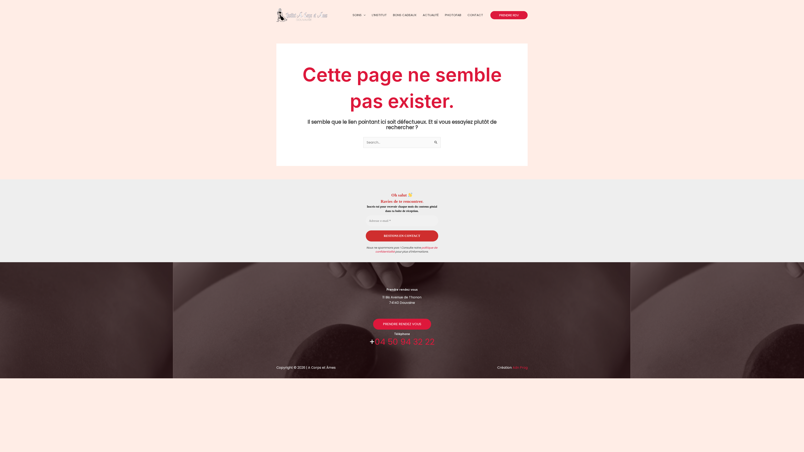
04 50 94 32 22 (405, 342)
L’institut (379, 15)
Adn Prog (520, 367)
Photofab (453, 15)
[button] (364, 15)
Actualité (431, 15)
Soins (357, 15)
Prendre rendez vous (402, 324)
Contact (475, 15)
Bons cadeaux (404, 15)
